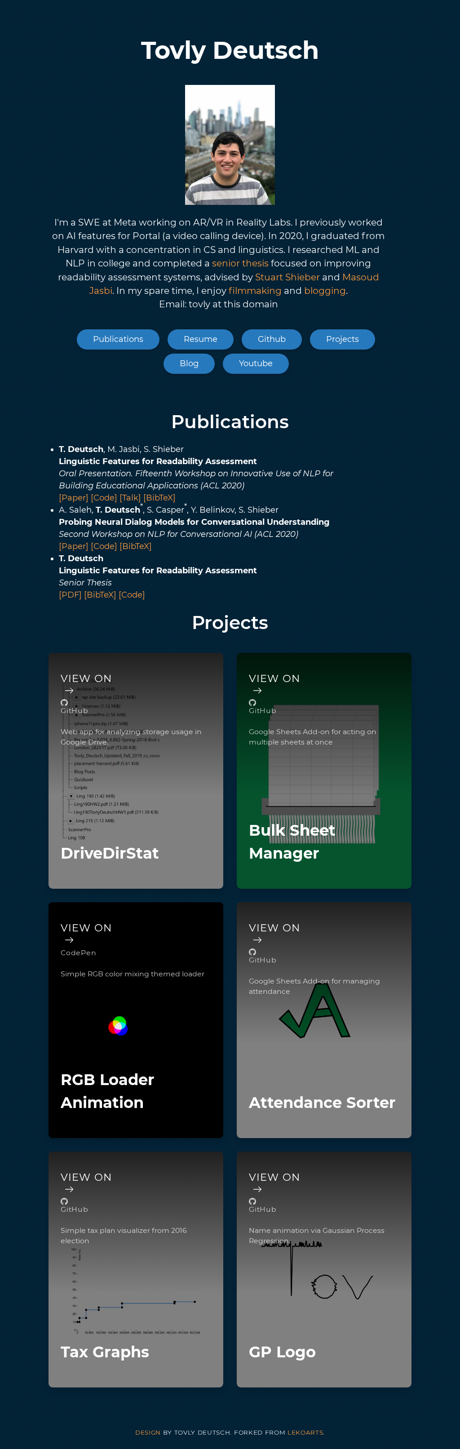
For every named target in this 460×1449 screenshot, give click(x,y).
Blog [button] (189, 363)
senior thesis (240, 263)
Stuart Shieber (286, 277)
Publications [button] (118, 339)
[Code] (105, 498)
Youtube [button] (256, 363)
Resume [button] (200, 339)
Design (148, 1432)
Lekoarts (305, 1432)
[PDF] (71, 595)
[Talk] (131, 498)
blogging (324, 290)
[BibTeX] (159, 498)
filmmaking (254, 290)
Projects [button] (342, 339)
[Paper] (75, 498)
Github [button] (272, 339)
